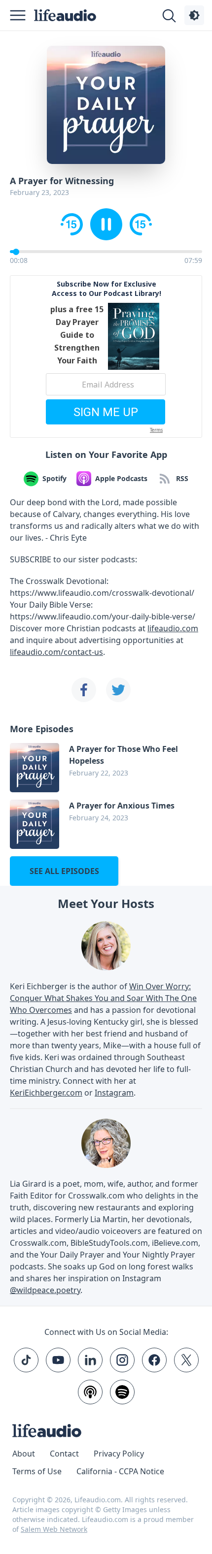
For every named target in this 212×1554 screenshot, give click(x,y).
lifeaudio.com (172, 628)
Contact (64, 1453)
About (23, 1453)
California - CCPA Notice (120, 1471)
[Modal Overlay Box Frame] (106, 356)
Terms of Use (37, 1471)
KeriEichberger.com (46, 1092)
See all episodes (64, 871)
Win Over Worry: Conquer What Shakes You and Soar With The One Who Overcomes (103, 998)
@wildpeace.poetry (45, 1290)
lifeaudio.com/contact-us (56, 652)
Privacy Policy (119, 1453)
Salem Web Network (54, 1529)
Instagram (114, 1092)
